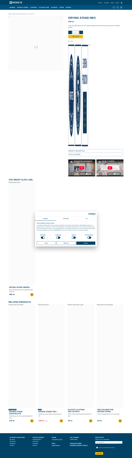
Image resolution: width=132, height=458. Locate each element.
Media (112, 2)
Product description (76, 151)
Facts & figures (74, 154)
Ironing (12, 7)
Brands (117, 2)
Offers (68, 7)
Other (61, 7)
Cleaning (33, 7)
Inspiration (106, 2)
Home (10, 13)
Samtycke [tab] (45, 218)
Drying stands (23, 13)
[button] (32, 294)
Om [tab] (86, 218)
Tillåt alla (86, 243)
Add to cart (75, 36)
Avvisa (46, 243)
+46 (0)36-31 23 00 (57, 439)
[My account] (117, 7)
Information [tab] (66, 218)
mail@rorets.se (56, 445)
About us (100, 2)
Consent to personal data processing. (107, 447)
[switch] (58, 238)
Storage (54, 7)
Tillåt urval (66, 243)
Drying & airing (22, 7)
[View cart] (121, 7)
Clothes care (44, 7)
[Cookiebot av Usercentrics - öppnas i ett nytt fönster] (89, 214)
